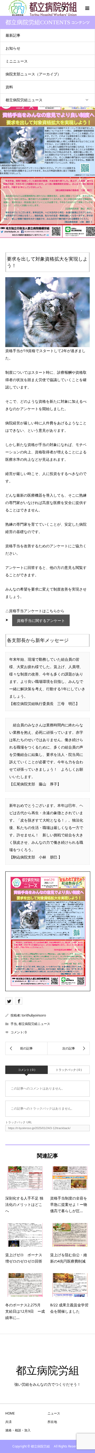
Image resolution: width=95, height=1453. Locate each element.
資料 (9, 86)
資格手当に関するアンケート (41, 620)
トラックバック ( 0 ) (69, 1070)
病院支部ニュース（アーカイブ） (33, 73)
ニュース (54, 1413)
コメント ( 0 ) (26, 1070)
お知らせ (13, 48)
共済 (8, 1422)
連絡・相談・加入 (18, 1430)
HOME (10, 1413)
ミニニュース (17, 61)
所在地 (52, 1422)
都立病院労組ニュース (24, 99)
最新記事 (13, 35)
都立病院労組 (53, 1371)
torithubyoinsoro (34, 1015)
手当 (14, 1024)
